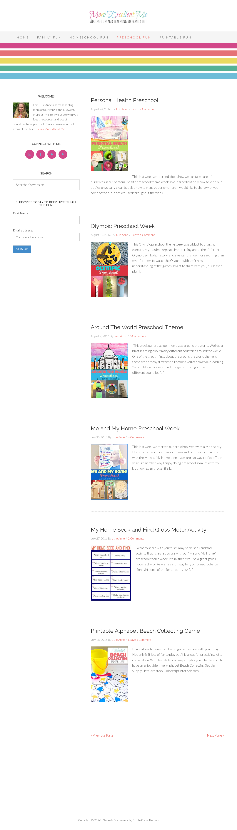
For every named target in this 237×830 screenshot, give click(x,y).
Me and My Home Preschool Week (135, 428)
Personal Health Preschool (124, 100)
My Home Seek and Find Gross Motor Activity (148, 529)
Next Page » (215, 735)
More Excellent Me (118, 17)
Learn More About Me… (51, 129)
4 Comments (136, 437)
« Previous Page (102, 735)
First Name (20, 213)
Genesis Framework (115, 820)
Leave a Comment (143, 109)
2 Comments (136, 538)
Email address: (23, 230)
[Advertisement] (157, 202)
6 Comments (138, 336)
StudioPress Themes (146, 820)
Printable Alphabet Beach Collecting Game (145, 631)
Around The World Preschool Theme (137, 327)
